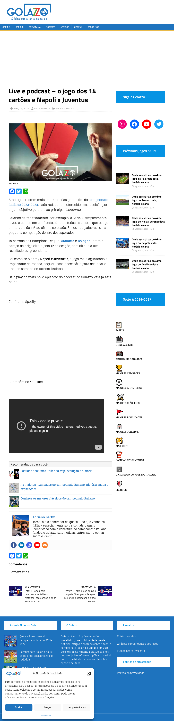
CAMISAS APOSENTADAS (130, 460)
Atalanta (67, 241)
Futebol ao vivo (126, 636)
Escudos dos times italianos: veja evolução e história (56, 471)
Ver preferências (77, 707)
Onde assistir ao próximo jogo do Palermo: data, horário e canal (147, 178)
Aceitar (19, 707)
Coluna (78, 27)
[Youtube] (37, 545)
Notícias (50, 27)
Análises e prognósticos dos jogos (137, 644)
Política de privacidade (46, 715)
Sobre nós (93, 27)
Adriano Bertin (42, 109)
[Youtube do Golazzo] (146, 124)
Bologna (84, 241)
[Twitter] (158, 124)
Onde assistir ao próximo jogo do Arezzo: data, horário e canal (147, 200)
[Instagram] (29, 545)
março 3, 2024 (21, 109)
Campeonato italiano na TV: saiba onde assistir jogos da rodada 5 (37, 656)
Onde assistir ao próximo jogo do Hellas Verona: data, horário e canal (148, 221)
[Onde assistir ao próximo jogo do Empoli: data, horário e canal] (122, 246)
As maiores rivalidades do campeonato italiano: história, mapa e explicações (64, 486)
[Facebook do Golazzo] (134, 124)
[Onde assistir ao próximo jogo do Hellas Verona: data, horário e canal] (122, 224)
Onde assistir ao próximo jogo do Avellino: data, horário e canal (147, 264)
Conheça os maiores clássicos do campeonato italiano (58, 498)
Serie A (6, 27)
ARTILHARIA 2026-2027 (129, 359)
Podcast (70, 109)
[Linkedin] (21, 545)
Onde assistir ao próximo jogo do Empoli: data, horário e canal (147, 243)
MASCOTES (122, 446)
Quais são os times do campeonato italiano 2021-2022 (36, 640)
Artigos (64, 27)
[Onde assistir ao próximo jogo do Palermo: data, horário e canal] (122, 182)
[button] (88, 673)
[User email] (45, 545)
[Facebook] (14, 545)
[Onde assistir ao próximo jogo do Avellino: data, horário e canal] (122, 267)
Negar (47, 707)
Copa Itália (35, 27)
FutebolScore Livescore (131, 651)
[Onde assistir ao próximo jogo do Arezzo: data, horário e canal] (122, 203)
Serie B (19, 27)
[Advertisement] (87, 61)
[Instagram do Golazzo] (122, 124)
